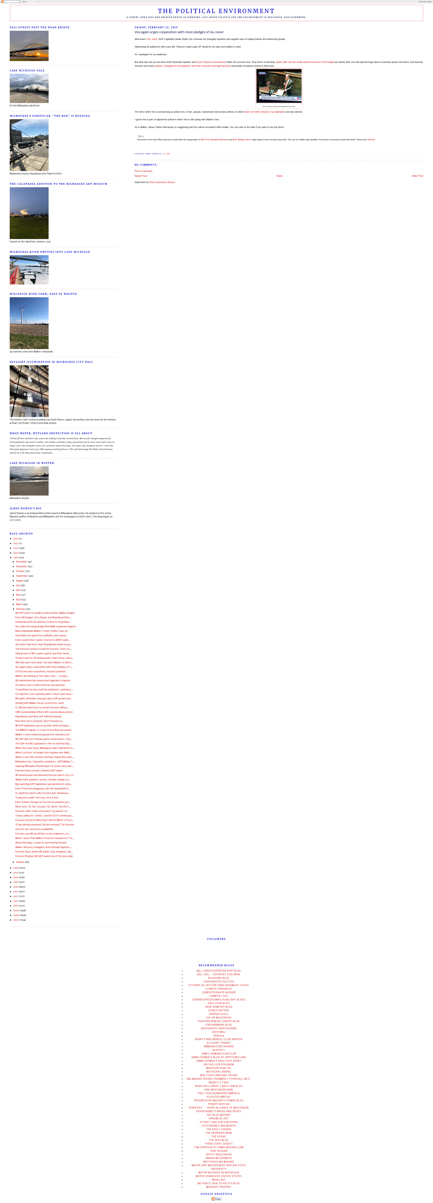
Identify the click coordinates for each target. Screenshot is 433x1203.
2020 (16, 553)
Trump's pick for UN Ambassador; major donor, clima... (44, 658)
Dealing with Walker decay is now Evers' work (39, 703)
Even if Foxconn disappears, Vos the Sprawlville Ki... (42, 789)
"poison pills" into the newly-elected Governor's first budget (304, 62)
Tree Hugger (219, 1151)
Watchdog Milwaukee (218, 1162)
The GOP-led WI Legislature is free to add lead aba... (43, 743)
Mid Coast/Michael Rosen (218, 1075)
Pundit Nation (218, 1104)
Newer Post (141, 176)
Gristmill (219, 1032)
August (20, 581)
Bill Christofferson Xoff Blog (219, 971)
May (18, 595)
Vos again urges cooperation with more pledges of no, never (179, 32)
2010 (16, 906)
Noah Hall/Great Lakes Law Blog (219, 1086)
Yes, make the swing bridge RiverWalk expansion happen (45, 626)
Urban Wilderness (219, 1158)
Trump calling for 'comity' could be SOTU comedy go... (44, 816)
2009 (16, 910)
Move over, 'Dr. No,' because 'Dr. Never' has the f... (42, 807)
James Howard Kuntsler (218, 1054)
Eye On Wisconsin (218, 1018)
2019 (16, 557)
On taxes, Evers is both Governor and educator (40, 685)
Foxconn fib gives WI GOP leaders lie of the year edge (44, 856)
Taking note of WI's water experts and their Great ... (43, 653)
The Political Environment (216, 11)
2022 (16, 543)
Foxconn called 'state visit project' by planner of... (42, 811)
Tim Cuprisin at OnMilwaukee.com (219, 1147)
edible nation (219, 1010)
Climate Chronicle (218, 989)
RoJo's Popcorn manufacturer (211, 62)
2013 (16, 891)
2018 (16, 868)
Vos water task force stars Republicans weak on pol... (43, 644)
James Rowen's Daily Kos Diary (218, 1061)
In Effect (218, 1050)
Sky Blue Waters (219, 1115)
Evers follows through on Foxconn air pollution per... (43, 802)
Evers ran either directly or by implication (264, 112)
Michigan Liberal (218, 1072)
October (20, 571)
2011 (15, 901)
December (22, 562)
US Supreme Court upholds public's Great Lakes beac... (44, 694)
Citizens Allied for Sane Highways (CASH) (219, 985)
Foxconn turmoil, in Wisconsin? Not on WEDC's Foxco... (44, 820)
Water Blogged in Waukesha (218, 1172)
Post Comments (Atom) (162, 182)
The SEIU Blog (219, 1140)
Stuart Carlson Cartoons (219, 1122)
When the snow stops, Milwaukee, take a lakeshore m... (44, 748)
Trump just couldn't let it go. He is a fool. (37, 798)
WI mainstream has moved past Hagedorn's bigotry (42, 680)
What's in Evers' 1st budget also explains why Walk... (43, 752)
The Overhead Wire (218, 1133)
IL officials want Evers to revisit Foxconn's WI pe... (42, 707)
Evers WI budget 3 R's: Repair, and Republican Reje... (43, 617)
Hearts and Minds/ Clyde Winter (219, 1039)
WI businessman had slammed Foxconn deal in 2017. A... (45, 775)
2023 (16, 539)
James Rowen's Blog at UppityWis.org (218, 1057)
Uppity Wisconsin (219, 1154)
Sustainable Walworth (219, 1126)
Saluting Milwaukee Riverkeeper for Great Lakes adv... (44, 766)
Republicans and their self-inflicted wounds (38, 716)
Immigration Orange (219, 1046)
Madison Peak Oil (218, 1068)
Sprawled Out (219, 1118)
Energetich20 (218, 1014)
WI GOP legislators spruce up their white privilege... (42, 725)
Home (279, 176)
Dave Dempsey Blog (219, 1007)
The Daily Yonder (218, 1129)
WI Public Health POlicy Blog (219, 1183)
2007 (16, 920)
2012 (16, 896)
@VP (235, 139)
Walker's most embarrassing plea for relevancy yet (42, 734)
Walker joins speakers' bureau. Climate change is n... (43, 780)
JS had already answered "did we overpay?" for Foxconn (44, 825)
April (19, 599)
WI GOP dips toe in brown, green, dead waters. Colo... (43, 739)
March (19, 604)
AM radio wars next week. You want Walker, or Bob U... (44, 662)
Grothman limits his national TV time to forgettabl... (43, 622)
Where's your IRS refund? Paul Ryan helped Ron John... (44, 757)
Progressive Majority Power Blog (218, 1100)
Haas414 (218, 1036)
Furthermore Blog (219, 1025)
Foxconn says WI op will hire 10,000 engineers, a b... (42, 834)
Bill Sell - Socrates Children (218, 974)
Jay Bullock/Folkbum (219, 1064)
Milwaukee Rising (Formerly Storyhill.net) (218, 1079)
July (18, 585)
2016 (16, 877)
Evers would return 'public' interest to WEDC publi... (42, 640)
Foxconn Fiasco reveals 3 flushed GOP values (39, 770)
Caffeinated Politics (219, 982)
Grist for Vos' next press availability (34, 829)
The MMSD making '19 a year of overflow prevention (43, 730)
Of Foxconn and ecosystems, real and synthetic (40, 671)
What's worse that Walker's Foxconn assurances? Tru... (44, 838)
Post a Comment (143, 171)
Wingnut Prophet (218, 1187)
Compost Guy (218, 996)
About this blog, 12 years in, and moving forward (40, 843)
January (20, 862)
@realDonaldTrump (219, 139)
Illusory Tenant (219, 1043)
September (22, 576)
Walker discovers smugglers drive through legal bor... (43, 847)
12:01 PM (166, 154)
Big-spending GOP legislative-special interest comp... (43, 784)
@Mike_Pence (244, 139)
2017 (16, 873)
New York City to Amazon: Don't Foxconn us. (39, 721)
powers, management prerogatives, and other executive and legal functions (193, 66)
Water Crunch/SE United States (219, 1176)
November (22, 566)
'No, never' (152, 39)
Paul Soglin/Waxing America (219, 1093)
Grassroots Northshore (219, 1028)
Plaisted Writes (219, 1097)
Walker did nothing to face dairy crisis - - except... (42, 676)
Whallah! (219, 1180)
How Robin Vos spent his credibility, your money (40, 635)
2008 (16, 915)
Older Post (417, 176)
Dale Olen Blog (219, 1003)
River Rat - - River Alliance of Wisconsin (219, 1108)
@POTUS (205, 139)
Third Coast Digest (219, 1144)
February (21, 609)
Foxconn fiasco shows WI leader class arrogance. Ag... (44, 852)
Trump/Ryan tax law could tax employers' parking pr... (44, 689)
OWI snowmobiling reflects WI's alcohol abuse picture (44, 712)
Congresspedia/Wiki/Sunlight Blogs (218, 1000)
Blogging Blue (218, 978)
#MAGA (371, 139)
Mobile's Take (219, 1082)
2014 (16, 887)
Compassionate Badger (219, 992)
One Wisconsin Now (219, 1090)
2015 (16, 882)
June (18, 590)
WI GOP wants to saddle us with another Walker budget (45, 613)
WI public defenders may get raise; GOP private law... (43, 698)
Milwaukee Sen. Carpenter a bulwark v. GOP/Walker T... (45, 761)
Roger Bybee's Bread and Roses (218, 1111)
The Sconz (219, 1136)
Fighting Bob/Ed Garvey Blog (219, 1021)
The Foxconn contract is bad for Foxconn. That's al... (43, 649)
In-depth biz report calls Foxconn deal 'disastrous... (42, 793)
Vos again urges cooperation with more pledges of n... (44, 667)
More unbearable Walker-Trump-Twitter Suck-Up (41, 631)
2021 (16, 548)
